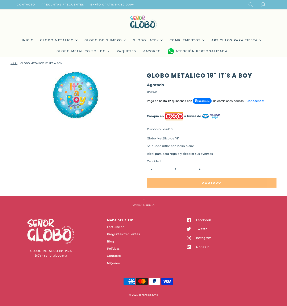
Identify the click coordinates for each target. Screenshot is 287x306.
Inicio (14, 63)
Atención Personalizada (202, 51)
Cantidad (154, 161)
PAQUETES (126, 51)
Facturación (116, 227)
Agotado (211, 183)
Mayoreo (113, 263)
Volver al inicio (143, 205)
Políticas (113, 248)
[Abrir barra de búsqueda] (253, 4)
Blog (110, 241)
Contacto (26, 4)
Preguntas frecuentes (62, 4)
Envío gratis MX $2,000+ (112, 4)
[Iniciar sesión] (265, 4)
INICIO (28, 40)
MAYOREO (151, 51)
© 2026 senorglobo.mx (143, 294)
